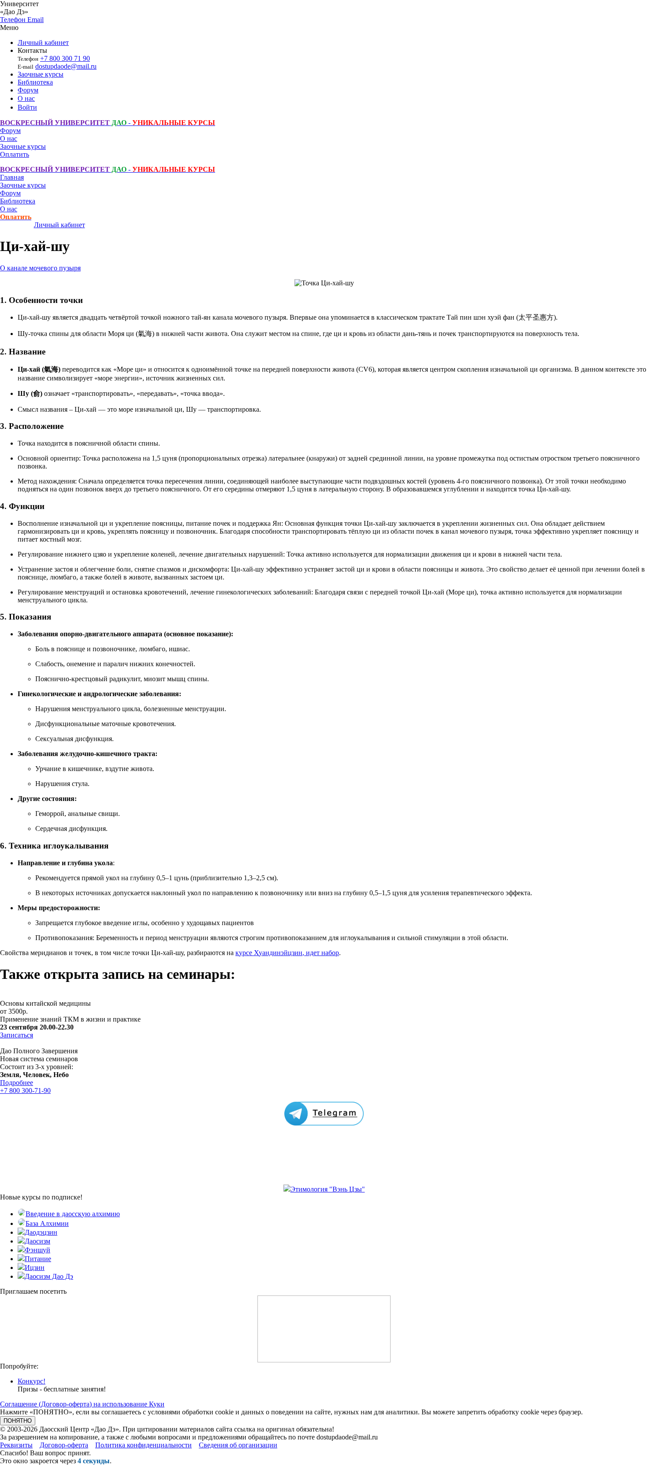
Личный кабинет (43, 42)
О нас (26, 98)
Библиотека (35, 82)
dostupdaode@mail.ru (66, 66)
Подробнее (16, 1082)
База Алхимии (47, 1223)
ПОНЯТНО (18, 1420)
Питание (38, 1258)
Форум (28, 90)
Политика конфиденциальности (143, 1445)
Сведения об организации (238, 1445)
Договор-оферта (64, 1445)
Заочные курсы (40, 74)
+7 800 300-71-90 (25, 1090)
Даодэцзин (41, 1232)
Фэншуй (37, 1250)
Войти (27, 107)
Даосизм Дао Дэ (49, 1276)
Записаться (16, 1035)
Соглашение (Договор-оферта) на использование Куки (82, 1404)
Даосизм (37, 1241)
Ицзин (35, 1267)
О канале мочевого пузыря (40, 268)
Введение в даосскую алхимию (73, 1214)
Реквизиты (16, 1445)
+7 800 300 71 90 (65, 58)
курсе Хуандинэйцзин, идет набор (287, 952)
